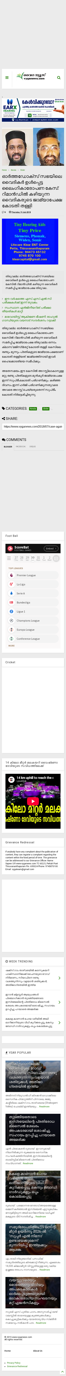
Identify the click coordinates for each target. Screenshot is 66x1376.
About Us (37, 1351)
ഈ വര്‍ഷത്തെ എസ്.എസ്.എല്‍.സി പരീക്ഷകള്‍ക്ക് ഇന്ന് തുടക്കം (26, 300)
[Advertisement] (31, 36)
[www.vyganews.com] (31, 79)
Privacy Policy (13, 1363)
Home (4, 170)
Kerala (13, 170)
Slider (22, 170)
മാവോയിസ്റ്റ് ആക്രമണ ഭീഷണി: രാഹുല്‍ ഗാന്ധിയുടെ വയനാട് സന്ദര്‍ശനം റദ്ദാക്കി (30, 318)
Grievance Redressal (17, 1366)
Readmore (44, 1106)
